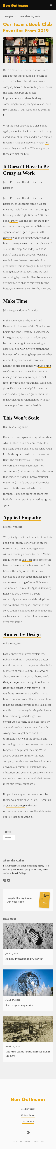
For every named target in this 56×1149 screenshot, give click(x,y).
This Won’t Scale (21, 418)
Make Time (15, 301)
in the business (31, 565)
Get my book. (28, 1115)
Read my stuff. (28, 1109)
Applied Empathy (22, 517)
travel (36, 360)
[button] (51, 5)
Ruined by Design (22, 634)
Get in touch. (28, 1121)
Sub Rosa (27, 559)
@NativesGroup (15, 805)
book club (20, 87)
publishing (44, 365)
